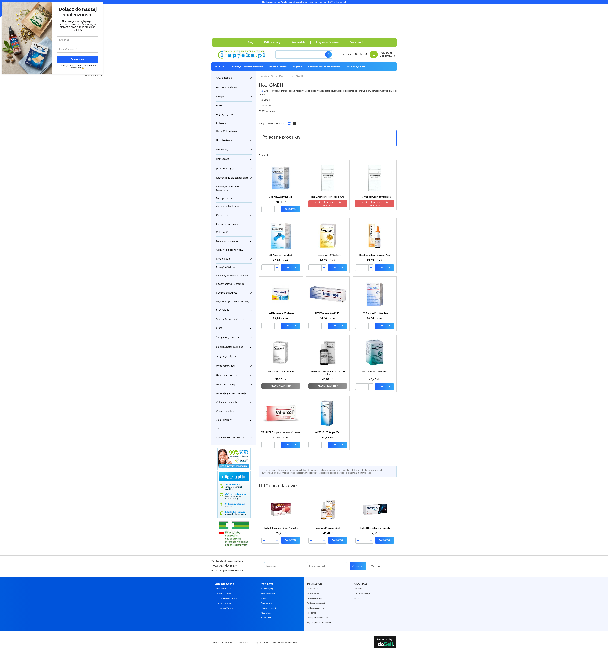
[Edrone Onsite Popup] (304, 328)
